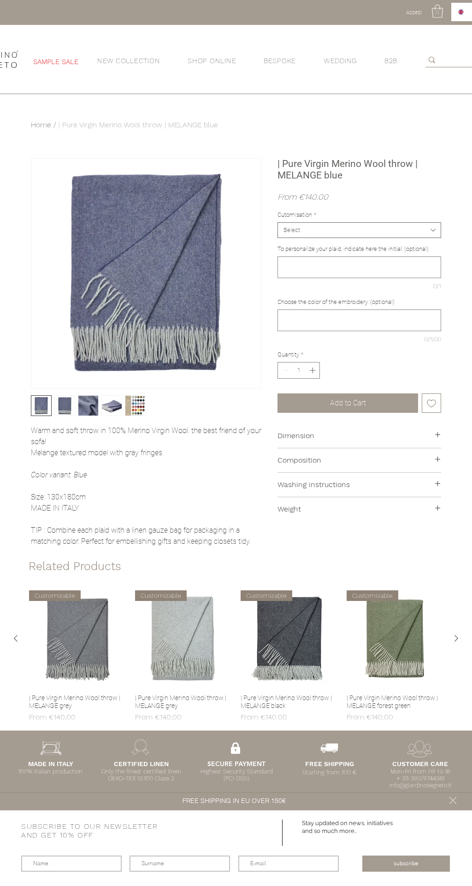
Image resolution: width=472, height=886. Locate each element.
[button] (452, 800)
